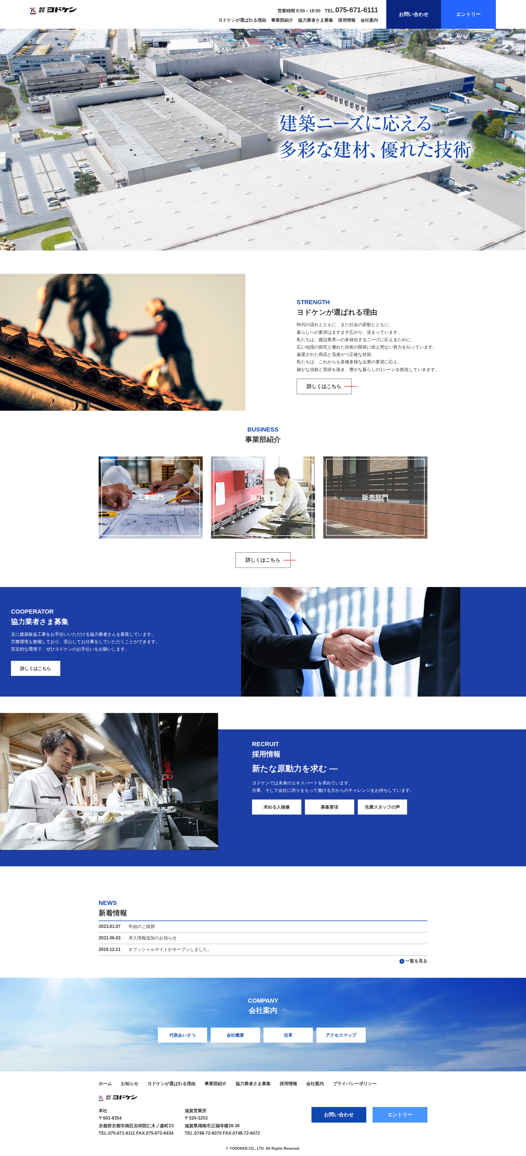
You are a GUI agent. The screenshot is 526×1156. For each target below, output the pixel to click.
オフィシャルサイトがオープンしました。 (170, 949)
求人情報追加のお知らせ (152, 938)
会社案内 (369, 20)
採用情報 (347, 20)
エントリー (468, 14)
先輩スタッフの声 (382, 807)
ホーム (105, 1083)
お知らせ (129, 1083)
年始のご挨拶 (141, 926)
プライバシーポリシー (355, 1083)
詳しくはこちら (324, 386)
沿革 (288, 1035)
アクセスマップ (341, 1035)
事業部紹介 (282, 20)
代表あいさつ (182, 1035)
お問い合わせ (413, 14)
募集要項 (329, 807)
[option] (263, 140)
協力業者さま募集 (315, 20)
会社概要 (235, 1035)
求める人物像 (277, 807)
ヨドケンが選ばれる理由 (242, 20)
